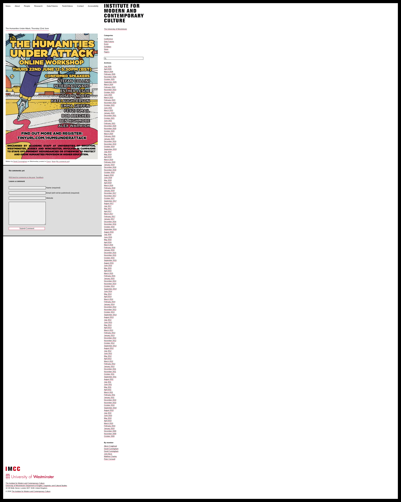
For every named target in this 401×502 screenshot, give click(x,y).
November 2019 (110, 144)
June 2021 (108, 121)
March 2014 (108, 299)
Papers (106, 52)
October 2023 (109, 92)
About (17, 6)
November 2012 (110, 341)
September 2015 (110, 260)
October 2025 (109, 79)
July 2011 (107, 382)
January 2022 (109, 113)
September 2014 (110, 289)
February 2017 (109, 216)
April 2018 (108, 183)
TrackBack (39, 177)
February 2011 (109, 395)
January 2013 (109, 335)
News (8, 6)
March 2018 (108, 185)
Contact (80, 6)
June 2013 (108, 322)
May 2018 (108, 180)
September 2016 (110, 229)
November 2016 (110, 224)
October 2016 (109, 227)
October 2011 (109, 374)
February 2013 (109, 333)
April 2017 (108, 211)
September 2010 (110, 408)
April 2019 (108, 157)
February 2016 (109, 247)
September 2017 (110, 201)
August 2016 (109, 232)
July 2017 (107, 206)
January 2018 (109, 191)
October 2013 (109, 312)
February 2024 (109, 87)
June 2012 (108, 353)
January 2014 (109, 304)
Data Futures (52, 6)
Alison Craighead (110, 446)
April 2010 (108, 421)
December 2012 (110, 338)
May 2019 (108, 154)
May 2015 (108, 268)
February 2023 (109, 100)
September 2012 (110, 346)
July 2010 (107, 413)
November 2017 (110, 196)
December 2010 (110, 400)
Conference (108, 39)
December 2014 (110, 281)
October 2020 (109, 131)
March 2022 (108, 110)
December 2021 (110, 115)
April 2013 (108, 328)
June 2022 (108, 108)
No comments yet (63, 161)
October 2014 (109, 286)
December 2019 (110, 141)
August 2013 (109, 317)
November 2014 (110, 284)
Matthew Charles (110, 456)
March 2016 (108, 245)
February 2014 (109, 302)
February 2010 (109, 426)
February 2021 (109, 123)
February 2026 (109, 74)
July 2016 (107, 234)
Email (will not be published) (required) (62, 193)
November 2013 (110, 309)
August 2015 (109, 263)
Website (49, 198)
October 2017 (109, 198)
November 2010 (110, 403)
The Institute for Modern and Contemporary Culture (25, 483)
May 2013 (108, 325)
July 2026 (107, 66)
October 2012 (109, 343)
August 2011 (108, 379)
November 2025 (110, 77)
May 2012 (108, 356)
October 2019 (109, 146)
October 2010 (109, 405)
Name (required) (53, 188)
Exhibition (107, 47)
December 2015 (110, 253)
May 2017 (108, 209)
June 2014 (108, 291)
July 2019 (107, 152)
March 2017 (108, 214)
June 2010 (108, 415)
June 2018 (108, 178)
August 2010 (109, 410)
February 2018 (109, 188)
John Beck (108, 454)
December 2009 (110, 431)
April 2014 (108, 296)
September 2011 (110, 377)
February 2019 (109, 162)
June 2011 (108, 384)
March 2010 (108, 423)
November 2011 (110, 372)
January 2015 (109, 278)
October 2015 (109, 258)
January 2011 (109, 397)
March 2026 (108, 72)
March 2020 (108, 134)
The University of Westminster (115, 29)
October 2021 (109, 118)
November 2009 (110, 434)
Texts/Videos (67, 6)
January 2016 (109, 250)
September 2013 (110, 315)
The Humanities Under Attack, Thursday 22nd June (27, 28)
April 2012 (108, 359)
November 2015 (110, 255)
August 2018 (109, 175)
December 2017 (110, 193)
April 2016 (108, 242)
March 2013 (108, 330)
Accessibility (93, 6)
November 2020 (110, 128)
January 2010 (109, 428)
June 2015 (108, 265)
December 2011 (110, 369)
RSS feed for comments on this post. (22, 177)
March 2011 (108, 392)
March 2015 (108, 273)
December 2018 (110, 167)
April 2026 (108, 69)
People (27, 6)
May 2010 (108, 418)
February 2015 (109, 276)
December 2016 (110, 222)
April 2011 (107, 390)
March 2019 (108, 159)
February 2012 (109, 364)
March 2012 (108, 361)
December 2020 (110, 126)
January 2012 (109, 366)
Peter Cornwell (109, 459)
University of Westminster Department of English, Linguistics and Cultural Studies (36, 485)
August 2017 (109, 203)
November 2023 (110, 90)
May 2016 (108, 240)
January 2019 (109, 165)
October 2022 (109, 105)
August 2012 (109, 348)
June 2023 (108, 95)
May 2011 (107, 387)
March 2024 (108, 84)
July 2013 (107, 320)
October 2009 (109, 436)
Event (49, 161)
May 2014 (108, 294)
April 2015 (108, 271)
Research (38, 6)
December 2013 (110, 307)
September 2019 (110, 149)
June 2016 (108, 237)
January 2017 (109, 219)
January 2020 (109, 139)
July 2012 (107, 351)
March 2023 (108, 97)
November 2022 (110, 103)
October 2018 (109, 172)
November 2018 (110, 170)
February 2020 (109, 136)
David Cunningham (20, 161)
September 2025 (110, 82)
